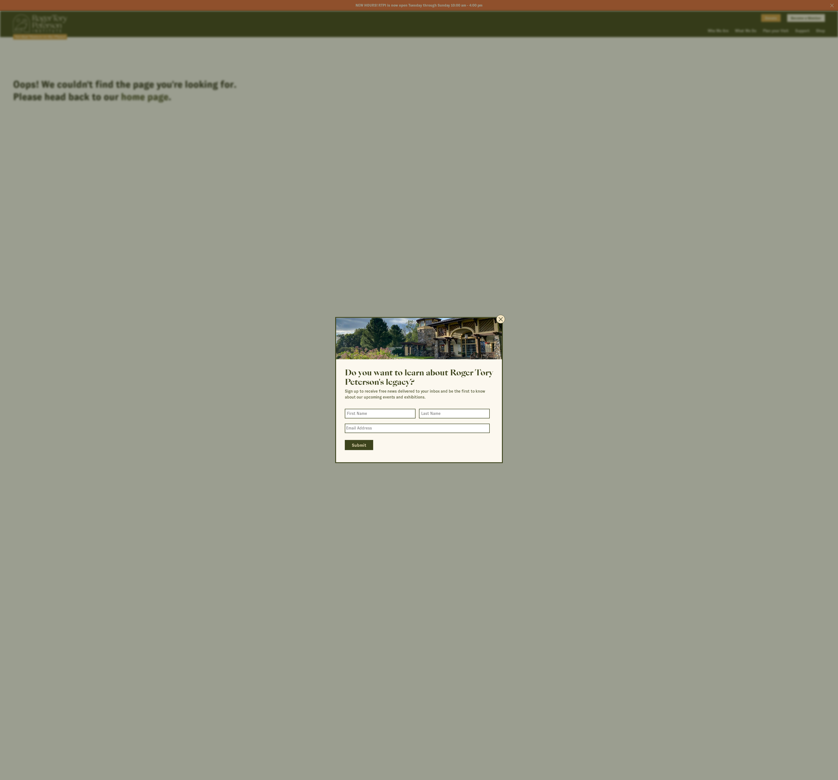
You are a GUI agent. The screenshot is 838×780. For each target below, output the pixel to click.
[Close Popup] (500, 319)
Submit (359, 445)
